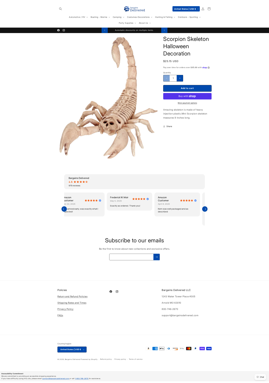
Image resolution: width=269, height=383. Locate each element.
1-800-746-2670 (82, 378)
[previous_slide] (64, 209)
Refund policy (106, 359)
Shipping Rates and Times (71, 302)
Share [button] (169, 126)
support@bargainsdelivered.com (55, 378)
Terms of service (135, 359)
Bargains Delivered (72, 359)
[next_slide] (205, 209)
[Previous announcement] (105, 30)
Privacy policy (120, 359)
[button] (60, 9)
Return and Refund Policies (72, 296)
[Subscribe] (156, 257)
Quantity (167, 72)
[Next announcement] (164, 30)
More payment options (187, 103)
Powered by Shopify (89, 359)
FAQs (60, 315)
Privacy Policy (65, 309)
